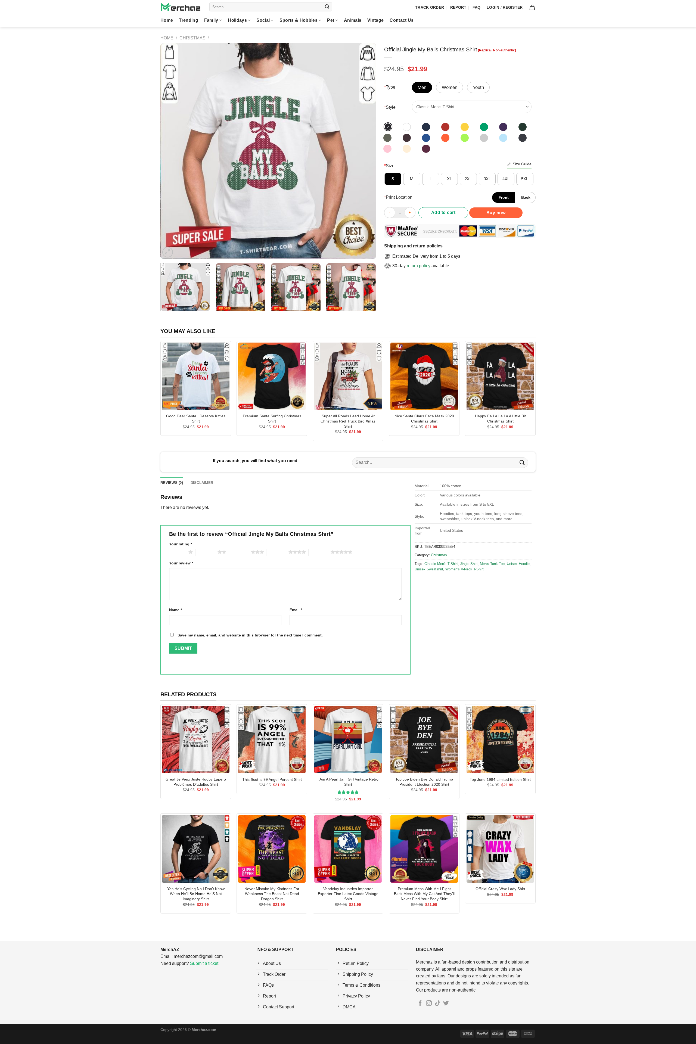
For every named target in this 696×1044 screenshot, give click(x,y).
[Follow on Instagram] (429, 1003)
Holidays (237, 20)
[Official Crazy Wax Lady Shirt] (500, 849)
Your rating (180, 544)
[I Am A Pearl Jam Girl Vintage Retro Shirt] (348, 739)
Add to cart (443, 212)
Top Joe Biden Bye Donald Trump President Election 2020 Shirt (424, 782)
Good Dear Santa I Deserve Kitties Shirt (195, 418)
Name (175, 610)
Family (211, 20)
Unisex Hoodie (518, 564)
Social (263, 20)
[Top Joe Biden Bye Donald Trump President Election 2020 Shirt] (424, 739)
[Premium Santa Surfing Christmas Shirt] (272, 376)
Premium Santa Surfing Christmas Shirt (272, 418)
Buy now (495, 212)
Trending (188, 20)
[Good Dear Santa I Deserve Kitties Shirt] (195, 376)
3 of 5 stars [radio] (240, 552)
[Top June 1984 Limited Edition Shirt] (500, 739)
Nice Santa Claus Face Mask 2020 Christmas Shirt (424, 418)
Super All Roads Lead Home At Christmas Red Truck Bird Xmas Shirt (348, 421)
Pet (330, 20)
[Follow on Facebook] (420, 1003)
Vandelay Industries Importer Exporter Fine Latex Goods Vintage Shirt (348, 894)
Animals (352, 20)
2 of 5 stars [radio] (206, 552)
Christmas (192, 38)
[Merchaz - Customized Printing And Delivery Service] (180, 6)
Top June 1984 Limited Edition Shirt (500, 779)
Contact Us (402, 20)
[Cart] (532, 7)
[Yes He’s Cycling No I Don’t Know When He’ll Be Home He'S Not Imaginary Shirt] (195, 849)
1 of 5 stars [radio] (177, 552)
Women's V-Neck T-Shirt (464, 569)
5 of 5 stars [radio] (320, 552)
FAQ (477, 7)
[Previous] (171, 151)
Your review (181, 563)
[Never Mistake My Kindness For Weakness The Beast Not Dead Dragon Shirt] (272, 849)
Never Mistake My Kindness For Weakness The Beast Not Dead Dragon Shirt (271, 894)
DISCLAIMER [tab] (202, 483)
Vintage (375, 20)
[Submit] (327, 6)
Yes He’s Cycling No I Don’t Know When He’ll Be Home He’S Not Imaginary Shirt (196, 894)
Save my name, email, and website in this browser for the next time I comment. (250, 635)
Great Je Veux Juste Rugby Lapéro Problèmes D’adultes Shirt (196, 782)
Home (166, 20)
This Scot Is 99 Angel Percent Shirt (272, 779)
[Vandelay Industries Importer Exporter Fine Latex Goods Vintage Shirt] (348, 849)
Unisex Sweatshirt (429, 569)
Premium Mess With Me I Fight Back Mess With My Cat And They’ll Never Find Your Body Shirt (424, 894)
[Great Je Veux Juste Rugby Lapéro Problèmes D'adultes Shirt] (195, 739)
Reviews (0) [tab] (171, 483)
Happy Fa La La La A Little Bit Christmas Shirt (500, 418)
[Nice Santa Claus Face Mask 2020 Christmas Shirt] (424, 376)
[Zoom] (167, 252)
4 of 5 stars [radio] (277, 552)
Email (296, 610)
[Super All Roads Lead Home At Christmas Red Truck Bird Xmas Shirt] (348, 376)
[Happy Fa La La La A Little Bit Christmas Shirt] (500, 376)
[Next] (364, 151)
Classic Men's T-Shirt (441, 564)
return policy (418, 265)
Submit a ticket (204, 963)
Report (458, 7)
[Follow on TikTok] (437, 1003)
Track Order (429, 7)
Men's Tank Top (492, 564)
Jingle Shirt (469, 564)
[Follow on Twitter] (446, 1003)
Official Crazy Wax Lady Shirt (500, 889)
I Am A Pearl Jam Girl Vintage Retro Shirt (348, 782)
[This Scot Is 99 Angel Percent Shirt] (272, 739)
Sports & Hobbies (298, 20)
